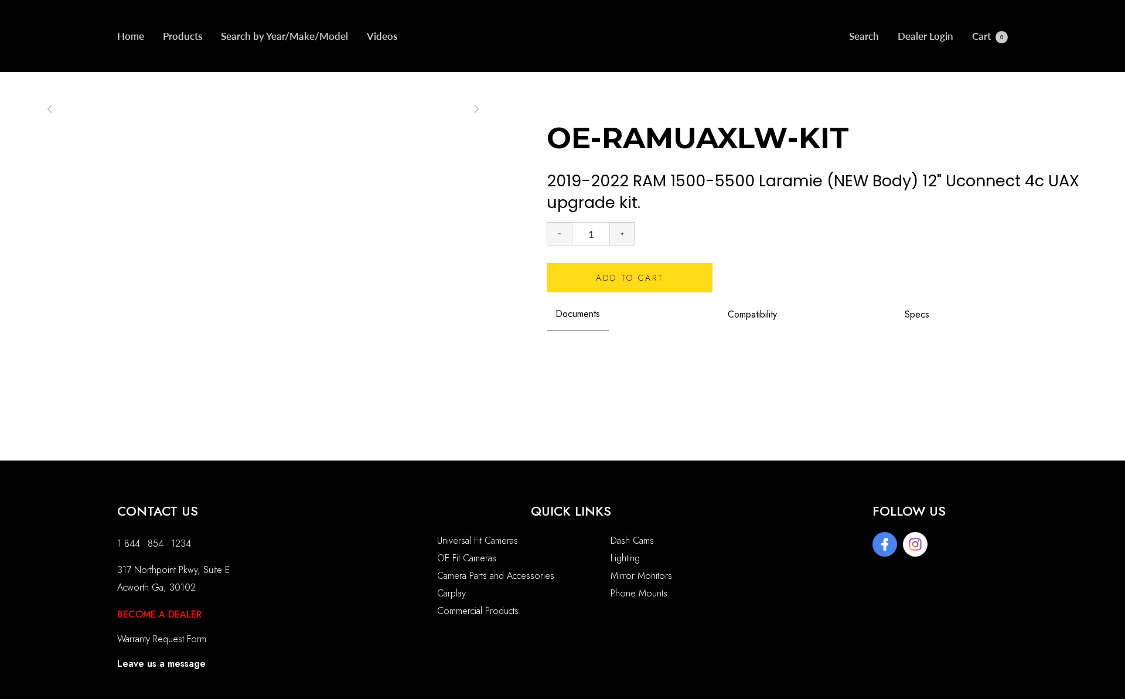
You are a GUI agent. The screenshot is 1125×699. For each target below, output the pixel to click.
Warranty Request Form (161, 639)
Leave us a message (161, 663)
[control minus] (559, 233)
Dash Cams (632, 540)
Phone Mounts (639, 593)
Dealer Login (925, 36)
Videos (382, 36)
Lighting (625, 558)
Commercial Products (478, 611)
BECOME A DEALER (159, 614)
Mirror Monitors (641, 575)
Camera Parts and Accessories (495, 575)
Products (182, 36)
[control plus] (622, 233)
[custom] (884, 544)
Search (864, 36)
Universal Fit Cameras (477, 540)
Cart (987, 36)
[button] (476, 109)
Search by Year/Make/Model (284, 36)
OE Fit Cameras (466, 558)
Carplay (451, 593)
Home (130, 36)
